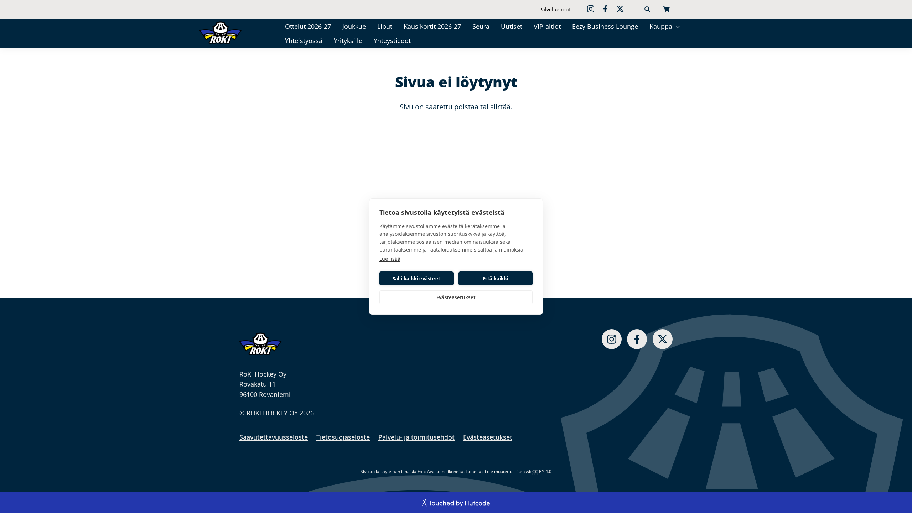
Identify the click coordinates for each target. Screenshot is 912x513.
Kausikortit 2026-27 (432, 26)
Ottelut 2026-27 (308, 26)
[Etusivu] (230, 32)
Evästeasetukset (456, 297)
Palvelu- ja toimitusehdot (416, 437)
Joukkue (354, 26)
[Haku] (647, 9)
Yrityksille (348, 40)
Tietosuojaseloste (343, 437)
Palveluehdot (554, 9)
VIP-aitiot (547, 26)
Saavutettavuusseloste (273, 437)
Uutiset (511, 26)
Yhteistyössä (303, 40)
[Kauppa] (678, 26)
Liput (384, 26)
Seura (480, 26)
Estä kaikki (495, 278)
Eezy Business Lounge (605, 26)
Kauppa (660, 26)
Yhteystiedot (392, 40)
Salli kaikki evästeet (416, 278)
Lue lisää (389, 258)
